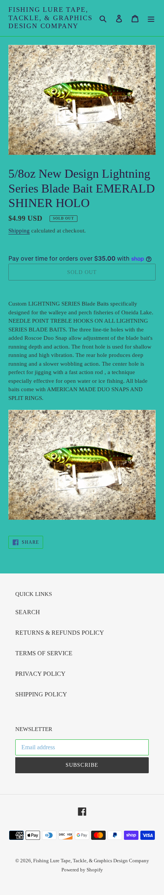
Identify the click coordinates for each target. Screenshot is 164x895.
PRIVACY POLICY (40, 673)
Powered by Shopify (82, 870)
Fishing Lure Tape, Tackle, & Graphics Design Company (50, 18)
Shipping (19, 231)
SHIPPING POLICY (41, 694)
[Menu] (151, 18)
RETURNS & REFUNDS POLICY (59, 632)
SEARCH (27, 612)
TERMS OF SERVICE (43, 653)
